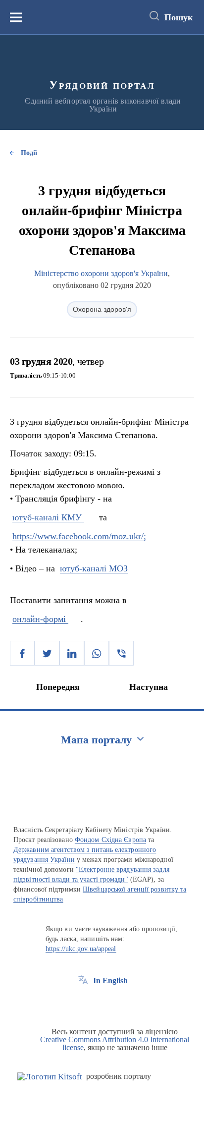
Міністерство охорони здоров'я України (101, 273)
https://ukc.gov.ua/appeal (81, 949)
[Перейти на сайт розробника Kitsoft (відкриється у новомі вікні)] (49, 1076)
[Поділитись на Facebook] (22, 653)
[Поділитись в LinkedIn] (72, 653)
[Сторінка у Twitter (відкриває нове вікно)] (101, 1003)
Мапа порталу (96, 739)
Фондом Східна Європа (110, 839)
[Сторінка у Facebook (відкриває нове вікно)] (83, 1003)
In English (110, 980)
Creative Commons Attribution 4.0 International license (114, 1043)
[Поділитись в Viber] (121, 653)
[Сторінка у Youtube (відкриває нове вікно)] (120, 1003)
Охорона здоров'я (102, 309)
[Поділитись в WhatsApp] (96, 653)
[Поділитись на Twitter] (47, 653)
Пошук (178, 17)
